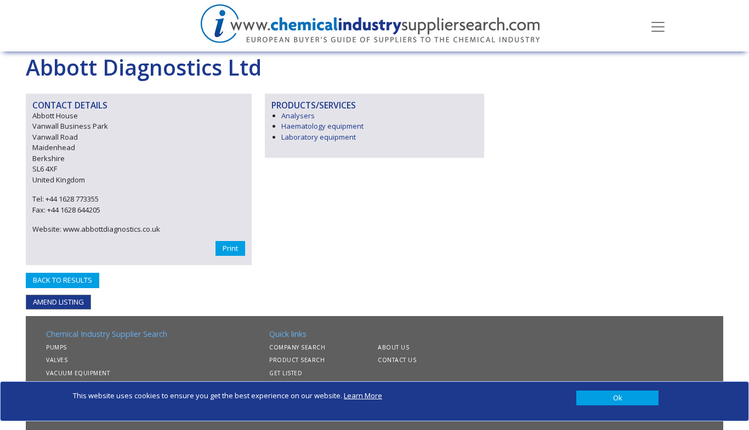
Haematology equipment (322, 126)
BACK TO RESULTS (62, 280)
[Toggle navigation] (658, 25)
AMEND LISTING (58, 302)
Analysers (298, 116)
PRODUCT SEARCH (297, 360)
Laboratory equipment (318, 137)
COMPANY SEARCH (297, 347)
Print (230, 248)
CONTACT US (397, 360)
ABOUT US (393, 347)
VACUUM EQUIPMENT (78, 373)
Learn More (363, 395)
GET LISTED (285, 373)
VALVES (56, 360)
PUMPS (56, 347)
